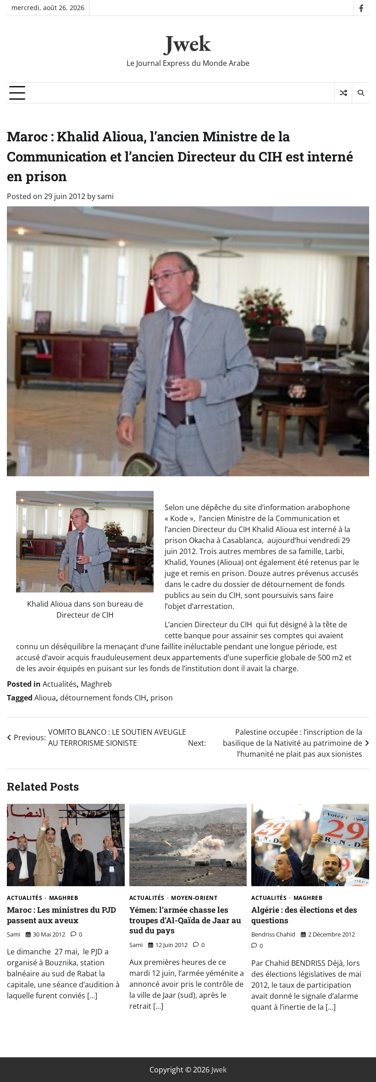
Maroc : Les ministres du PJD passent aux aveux (61, 915)
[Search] (360, 93)
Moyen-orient (194, 898)
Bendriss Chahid (273, 934)
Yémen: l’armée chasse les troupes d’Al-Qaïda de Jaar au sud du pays (185, 920)
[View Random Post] (343, 93)
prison (161, 698)
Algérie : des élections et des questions (304, 915)
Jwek (188, 43)
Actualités (60, 684)
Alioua (45, 698)
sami (105, 196)
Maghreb (96, 684)
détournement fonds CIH (103, 698)
